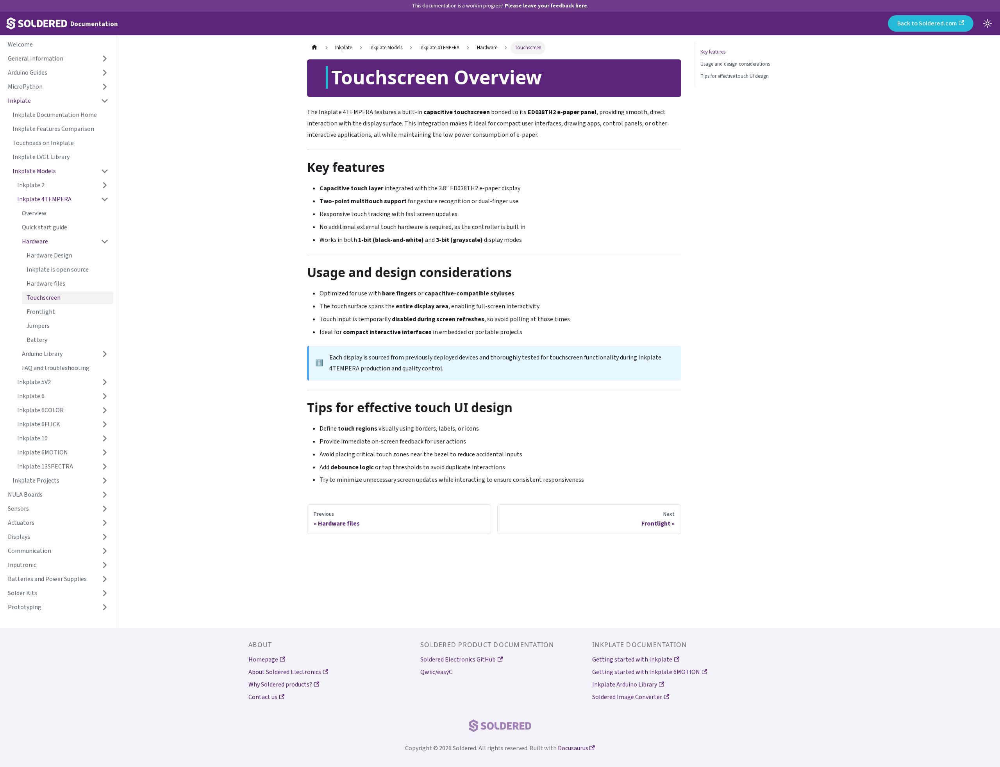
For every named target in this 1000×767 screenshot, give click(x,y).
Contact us (262, 697)
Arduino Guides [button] (27, 72)
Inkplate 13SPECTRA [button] (45, 466)
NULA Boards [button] (25, 494)
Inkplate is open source (58, 269)
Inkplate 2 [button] (31, 185)
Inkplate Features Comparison (53, 129)
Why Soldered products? (280, 684)
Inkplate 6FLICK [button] (38, 424)
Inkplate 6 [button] (31, 396)
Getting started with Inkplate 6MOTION (646, 672)
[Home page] (314, 47)
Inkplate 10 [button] (32, 438)
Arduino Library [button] (42, 354)
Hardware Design (49, 255)
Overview (34, 213)
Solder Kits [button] (22, 593)
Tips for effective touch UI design (734, 76)
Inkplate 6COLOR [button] (40, 410)
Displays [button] (19, 537)
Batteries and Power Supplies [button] (47, 579)
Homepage (263, 659)
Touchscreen (44, 297)
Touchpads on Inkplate (43, 143)
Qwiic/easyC (436, 672)
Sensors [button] (18, 508)
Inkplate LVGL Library (41, 157)
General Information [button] (35, 58)
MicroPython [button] (25, 86)
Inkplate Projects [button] (35, 480)
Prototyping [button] (24, 607)
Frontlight (41, 312)
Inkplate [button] (19, 101)
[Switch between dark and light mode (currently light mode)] (987, 23)
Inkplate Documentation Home (54, 115)
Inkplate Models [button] (34, 171)
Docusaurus (573, 748)
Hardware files (46, 283)
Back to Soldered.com (927, 23)
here (581, 5)
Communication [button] (29, 551)
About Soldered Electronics (284, 672)
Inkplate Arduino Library (624, 684)
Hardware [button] (35, 241)
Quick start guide (44, 227)
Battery (37, 340)
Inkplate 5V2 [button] (34, 382)
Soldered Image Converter (627, 697)
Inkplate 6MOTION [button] (42, 452)
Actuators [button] (21, 522)
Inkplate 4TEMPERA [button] (44, 199)
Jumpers (38, 326)
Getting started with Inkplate (632, 659)
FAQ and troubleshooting (55, 368)
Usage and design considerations (735, 64)
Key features (712, 51)
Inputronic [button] (22, 565)
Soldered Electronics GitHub (458, 659)
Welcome (20, 44)
